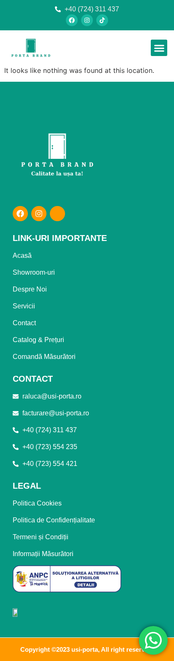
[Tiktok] (102, 20)
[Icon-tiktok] (57, 213)
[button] (159, 48)
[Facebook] (72, 20)
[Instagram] (87, 20)
